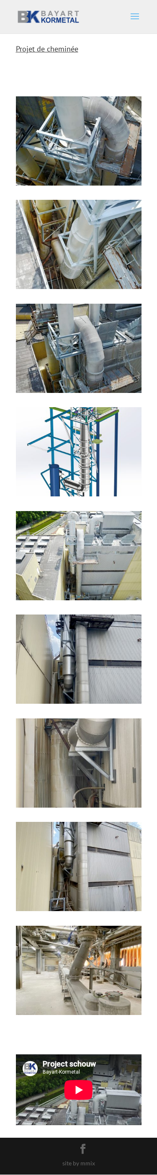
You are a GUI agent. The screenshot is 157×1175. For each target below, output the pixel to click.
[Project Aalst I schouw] (79, 185)
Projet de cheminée (47, 49)
